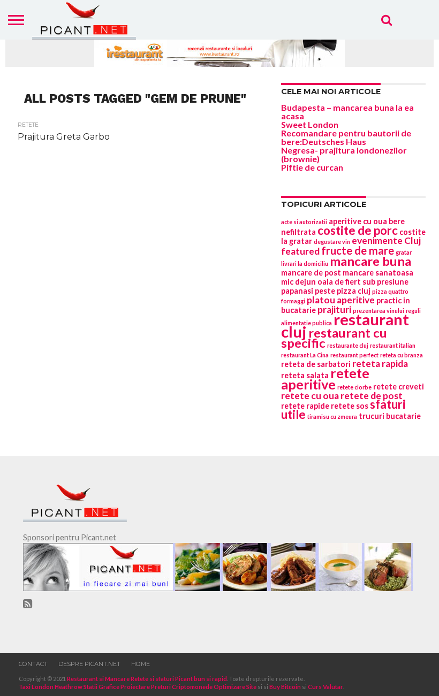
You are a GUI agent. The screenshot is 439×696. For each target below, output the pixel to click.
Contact (33, 664)
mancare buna (370, 261)
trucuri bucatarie (390, 415)
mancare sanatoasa (378, 272)
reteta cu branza (401, 354)
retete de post (371, 395)
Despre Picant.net (89, 664)
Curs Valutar (325, 686)
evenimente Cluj (386, 240)
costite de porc (357, 230)
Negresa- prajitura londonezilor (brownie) (344, 154)
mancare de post (311, 272)
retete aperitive (325, 378)
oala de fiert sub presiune (362, 281)
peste (325, 290)
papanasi (297, 290)
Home (140, 664)
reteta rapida (380, 363)
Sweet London (309, 124)
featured (300, 251)
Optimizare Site (235, 686)
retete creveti (398, 386)
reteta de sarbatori (316, 364)
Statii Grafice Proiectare (117, 686)
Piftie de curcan (312, 167)
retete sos (349, 405)
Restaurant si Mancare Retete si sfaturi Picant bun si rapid (147, 678)
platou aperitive (341, 299)
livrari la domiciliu (304, 263)
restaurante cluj (347, 345)
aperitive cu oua (358, 221)
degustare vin (332, 241)
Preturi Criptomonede (182, 686)
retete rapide (305, 405)
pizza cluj (353, 290)
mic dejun (298, 281)
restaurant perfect (354, 354)
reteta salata (305, 375)
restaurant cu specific (334, 337)
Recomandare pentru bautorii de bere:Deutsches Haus (346, 137)
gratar (404, 252)
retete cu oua (310, 395)
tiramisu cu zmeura (332, 416)
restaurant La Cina (305, 354)
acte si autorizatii (304, 221)
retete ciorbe (354, 387)
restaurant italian (392, 345)
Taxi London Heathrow (50, 686)
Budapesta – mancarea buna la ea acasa (347, 111)
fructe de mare (357, 250)
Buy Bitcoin (285, 686)
